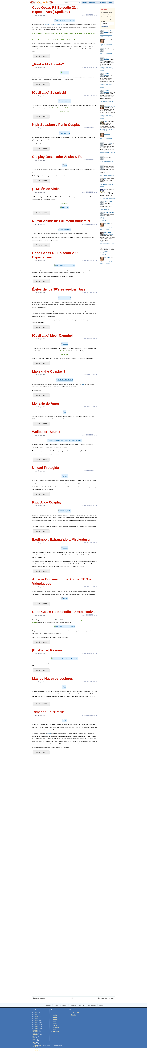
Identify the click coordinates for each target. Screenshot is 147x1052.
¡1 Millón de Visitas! (47, 189)
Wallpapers (56, 1031)
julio (33, 1037)
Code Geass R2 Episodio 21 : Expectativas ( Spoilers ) (55, 10)
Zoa (105, 178)
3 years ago (109, 130)
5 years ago (103, 220)
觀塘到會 (106, 251)
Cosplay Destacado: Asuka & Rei (57, 157)
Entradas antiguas (39, 998)
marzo (34, 1043)
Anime (54, 1013)
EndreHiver (107, 40)
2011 (36, 1022)
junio (33, 1039)
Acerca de (48, 1005)
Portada (84, 2)
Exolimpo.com (37, 1045)
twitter (49, 733)
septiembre (35, 1034)
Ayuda (101, 1005)
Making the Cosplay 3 (49, 371)
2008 (36, 1028)
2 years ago (107, 45)
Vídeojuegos (56, 1027)
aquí (78, 40)
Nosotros (110, 2)
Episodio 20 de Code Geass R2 (53, 24)
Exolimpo (41, 2)
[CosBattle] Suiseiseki (49, 92)
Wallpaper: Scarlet (46, 432)
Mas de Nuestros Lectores (52, 678)
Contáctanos (92, 1005)
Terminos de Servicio (60, 1005)
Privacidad (73, 1005)
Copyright (82, 1005)
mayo (33, 1040)
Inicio (71, 998)
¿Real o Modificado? (48, 64)
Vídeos (54, 1029)
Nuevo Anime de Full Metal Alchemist (61, 221)
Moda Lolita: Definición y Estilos (106, 152)
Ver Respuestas (40, 15)
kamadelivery (107, 248)
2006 (36, 1051)
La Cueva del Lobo (76, 1013)
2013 (36, 1018)
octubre (34, 1033)
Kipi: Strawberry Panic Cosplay (56, 124)
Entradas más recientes (106, 998)
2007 (36, 1049)
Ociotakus (73, 1015)
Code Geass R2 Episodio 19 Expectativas (64, 612)
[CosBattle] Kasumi (47, 650)
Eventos (55, 1017)
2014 (36, 1016)
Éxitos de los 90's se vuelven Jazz (58, 289)
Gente (54, 1021)
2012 (36, 1020)
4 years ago (111, 162)
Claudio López (108, 201)
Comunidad (102, 2)
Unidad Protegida (45, 468)
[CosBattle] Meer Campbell (52, 335)
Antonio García (108, 143)
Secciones (93, 2)
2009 (36, 1026)
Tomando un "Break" (48, 712)
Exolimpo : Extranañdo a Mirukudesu (61, 539)
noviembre (35, 1031)
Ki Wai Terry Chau (109, 212)
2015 (36, 1014)
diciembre (35, 1030)
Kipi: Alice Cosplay (46, 502)
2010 (36, 1024)
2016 (36, 1012)
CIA (105, 189)
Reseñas (55, 1025)
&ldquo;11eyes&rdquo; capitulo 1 (106, 218)
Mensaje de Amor (45, 403)
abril (33, 1042)
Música (54, 1023)
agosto (34, 1036)
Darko (105, 121)
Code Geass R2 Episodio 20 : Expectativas (55, 255)
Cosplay (55, 1015)
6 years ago (103, 254)
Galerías (55, 1019)
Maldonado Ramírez (109, 106)
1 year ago (107, 36)
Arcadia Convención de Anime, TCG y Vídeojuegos (61, 581)
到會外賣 (102, 217)
